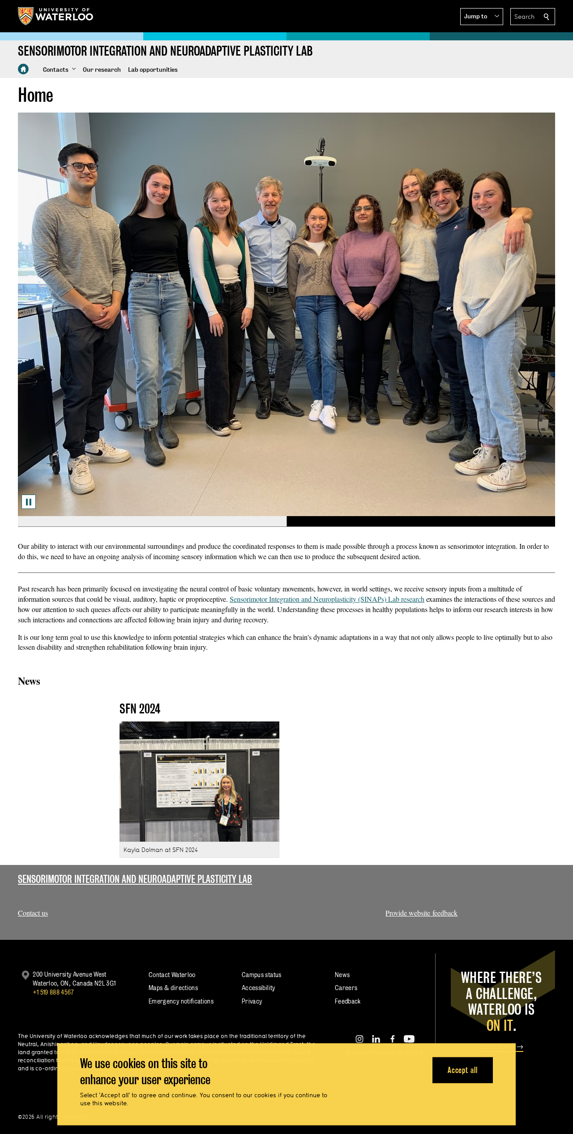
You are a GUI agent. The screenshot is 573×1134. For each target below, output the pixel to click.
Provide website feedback (421, 912)
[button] (482, 17)
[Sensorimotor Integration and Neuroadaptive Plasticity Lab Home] (23, 69)
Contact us (33, 912)
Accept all (463, 1069)
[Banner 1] (152, 521)
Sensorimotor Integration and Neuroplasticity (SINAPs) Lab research (327, 599)
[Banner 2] (420, 521)
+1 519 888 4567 (53, 992)
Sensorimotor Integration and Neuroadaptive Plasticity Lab (135, 879)
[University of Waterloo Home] (56, 16)
